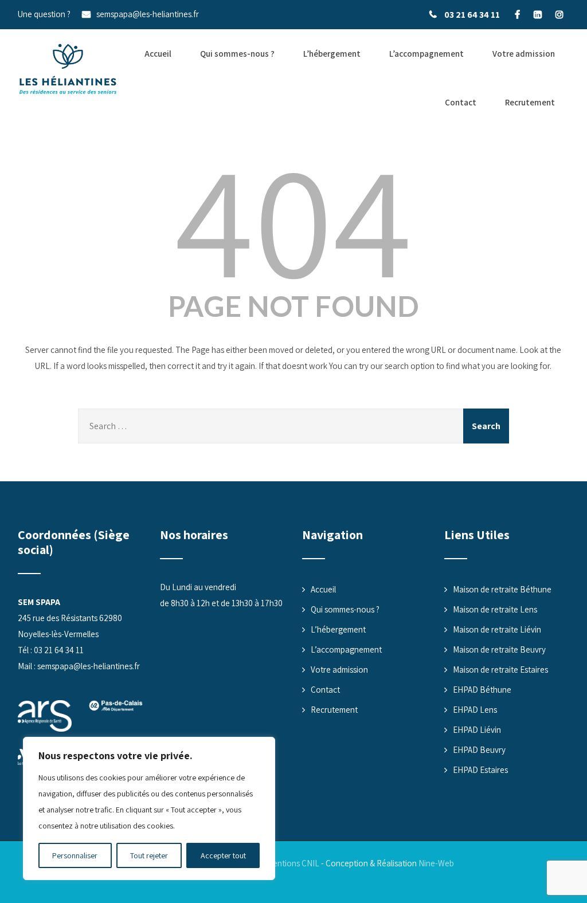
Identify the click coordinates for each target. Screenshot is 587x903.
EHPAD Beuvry (479, 749)
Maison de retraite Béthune (502, 589)
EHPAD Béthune (482, 689)
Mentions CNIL (293, 863)
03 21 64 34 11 (472, 15)
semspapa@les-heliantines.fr (147, 14)
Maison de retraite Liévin (497, 629)
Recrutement (530, 102)
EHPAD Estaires (480, 769)
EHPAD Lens (475, 709)
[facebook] (517, 14)
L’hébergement (332, 53)
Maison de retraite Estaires (500, 669)
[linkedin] (537, 14)
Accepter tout (223, 855)
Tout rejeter (149, 855)
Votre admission (523, 53)
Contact (460, 102)
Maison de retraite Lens (495, 609)
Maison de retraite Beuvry (499, 649)
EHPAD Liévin (477, 729)
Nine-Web (436, 863)
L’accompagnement (426, 53)
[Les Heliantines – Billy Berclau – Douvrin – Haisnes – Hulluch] (68, 69)
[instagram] (559, 14)
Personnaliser (74, 855)
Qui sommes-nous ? (237, 53)
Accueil (157, 53)
